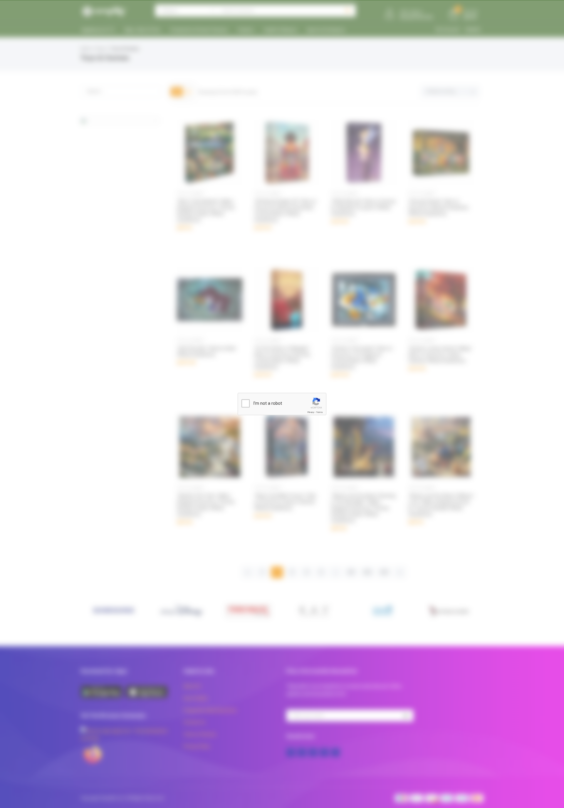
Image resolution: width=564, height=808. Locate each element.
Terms (319, 412)
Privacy (310, 412)
